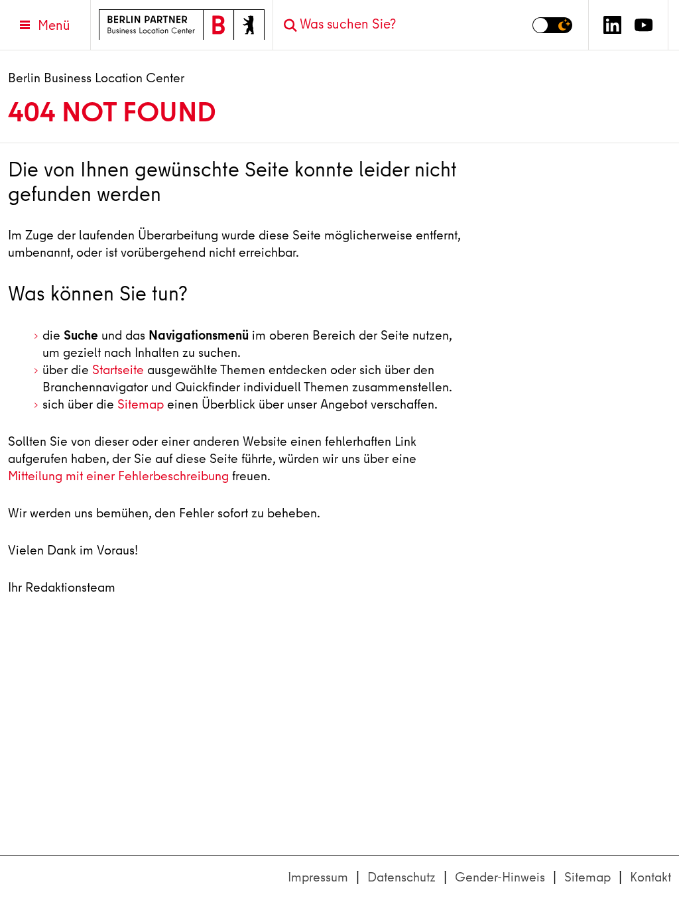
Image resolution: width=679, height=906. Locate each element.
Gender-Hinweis (500, 877)
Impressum (318, 877)
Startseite (118, 369)
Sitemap (140, 404)
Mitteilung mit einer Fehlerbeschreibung (118, 476)
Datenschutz (401, 877)
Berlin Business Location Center (96, 78)
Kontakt (650, 877)
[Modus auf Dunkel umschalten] (552, 25)
